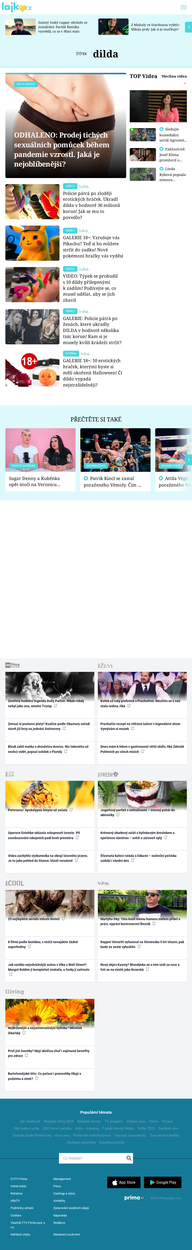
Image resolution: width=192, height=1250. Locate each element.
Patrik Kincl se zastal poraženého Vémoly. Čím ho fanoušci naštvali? (113, 481)
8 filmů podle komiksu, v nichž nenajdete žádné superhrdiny (43, 944)
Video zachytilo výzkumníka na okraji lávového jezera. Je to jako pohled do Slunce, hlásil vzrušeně (48, 858)
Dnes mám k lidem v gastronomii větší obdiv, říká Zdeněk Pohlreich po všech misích (142, 749)
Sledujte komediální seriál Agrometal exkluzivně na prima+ (173, 140)
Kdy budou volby (26, 1128)
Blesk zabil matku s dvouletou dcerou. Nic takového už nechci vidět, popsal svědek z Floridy (48, 749)
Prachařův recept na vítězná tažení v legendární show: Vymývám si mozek (140, 726)
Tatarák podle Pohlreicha (31, 1135)
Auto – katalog (87, 1128)
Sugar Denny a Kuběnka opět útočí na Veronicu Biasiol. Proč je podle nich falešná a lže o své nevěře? (37, 481)
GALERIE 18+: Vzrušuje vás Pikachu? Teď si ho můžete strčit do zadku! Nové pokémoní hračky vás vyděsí (93, 246)
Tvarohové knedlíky (165, 1135)
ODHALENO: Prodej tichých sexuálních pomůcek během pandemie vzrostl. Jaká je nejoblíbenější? (61, 149)
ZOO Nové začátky (57, 1128)
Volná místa (18, 1186)
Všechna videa (174, 76)
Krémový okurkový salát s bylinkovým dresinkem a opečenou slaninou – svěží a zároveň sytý (137, 835)
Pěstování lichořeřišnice (92, 1135)
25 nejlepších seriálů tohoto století (34, 919)
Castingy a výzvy (64, 1193)
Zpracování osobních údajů (71, 1208)
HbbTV (15, 1200)
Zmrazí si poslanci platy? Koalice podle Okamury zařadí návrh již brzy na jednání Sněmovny (49, 726)
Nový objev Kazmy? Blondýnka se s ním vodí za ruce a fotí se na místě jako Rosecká (140, 967)
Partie (153, 1121)
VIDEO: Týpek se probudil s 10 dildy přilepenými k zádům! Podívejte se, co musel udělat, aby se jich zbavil (90, 288)
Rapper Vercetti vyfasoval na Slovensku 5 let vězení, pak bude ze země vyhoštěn (142, 944)
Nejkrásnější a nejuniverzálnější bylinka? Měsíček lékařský (45, 1030)
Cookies (16, 1215)
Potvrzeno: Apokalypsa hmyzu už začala (38, 810)
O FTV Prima (19, 1179)
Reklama (16, 1193)
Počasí (167, 1121)
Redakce (59, 1222)
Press (57, 1186)
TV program (113, 1121)
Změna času (136, 1121)
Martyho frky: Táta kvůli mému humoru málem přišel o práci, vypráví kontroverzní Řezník (140, 921)
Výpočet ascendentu (130, 1135)
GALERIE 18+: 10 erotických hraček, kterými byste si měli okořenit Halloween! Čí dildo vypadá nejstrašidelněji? (92, 372)
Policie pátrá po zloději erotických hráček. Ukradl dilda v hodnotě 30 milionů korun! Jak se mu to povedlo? (91, 205)
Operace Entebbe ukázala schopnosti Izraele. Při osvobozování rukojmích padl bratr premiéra (44, 835)
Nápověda (60, 1215)
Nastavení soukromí (66, 1234)
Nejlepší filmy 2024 (59, 1121)
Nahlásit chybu (20, 1234)
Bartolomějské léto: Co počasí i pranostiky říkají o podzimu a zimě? (44, 1076)
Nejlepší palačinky (81, 1142)
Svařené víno (168, 1128)
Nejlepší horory (89, 1121)
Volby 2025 (146, 1128)
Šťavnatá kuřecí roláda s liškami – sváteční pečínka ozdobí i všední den (138, 858)
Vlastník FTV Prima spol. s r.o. (28, 1225)
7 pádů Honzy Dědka (118, 1128)
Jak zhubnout (29, 1121)
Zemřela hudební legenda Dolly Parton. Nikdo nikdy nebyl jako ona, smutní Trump (46, 703)
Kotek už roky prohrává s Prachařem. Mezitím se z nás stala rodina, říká (140, 703)
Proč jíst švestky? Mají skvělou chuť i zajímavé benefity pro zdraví (48, 1053)
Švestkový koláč (112, 1142)
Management (62, 1179)
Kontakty (59, 1200)
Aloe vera (62, 1135)
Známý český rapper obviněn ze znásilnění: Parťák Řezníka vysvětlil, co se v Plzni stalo (62, 26)
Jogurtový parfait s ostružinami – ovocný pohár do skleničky (137, 812)
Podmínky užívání (22, 1208)
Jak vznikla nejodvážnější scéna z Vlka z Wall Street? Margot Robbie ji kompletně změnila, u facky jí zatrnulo (48, 967)
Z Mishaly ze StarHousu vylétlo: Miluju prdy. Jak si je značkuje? (155, 26)
